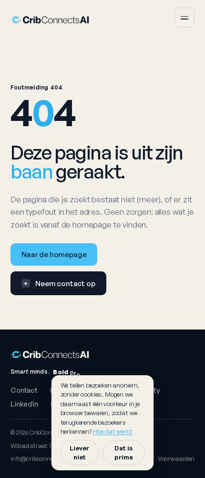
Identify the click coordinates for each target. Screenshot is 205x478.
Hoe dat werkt (113, 431)
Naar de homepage (53, 254)
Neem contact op (59, 283)
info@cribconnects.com (43, 458)
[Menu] (184, 18)
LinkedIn (24, 403)
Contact (24, 390)
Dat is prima (123, 452)
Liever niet (79, 452)
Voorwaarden (176, 458)
